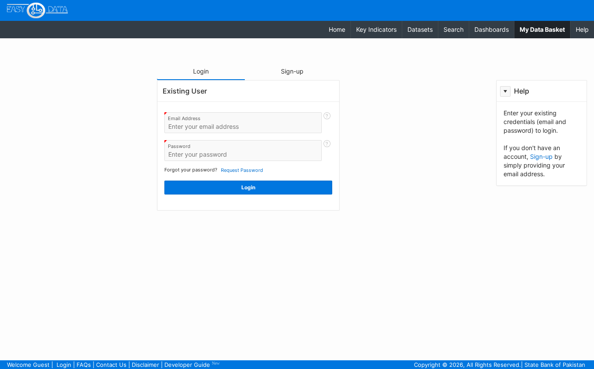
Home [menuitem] (337, 29)
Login (64, 364)
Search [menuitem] (454, 29)
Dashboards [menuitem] (491, 29)
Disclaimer (145, 364)
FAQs (84, 364)
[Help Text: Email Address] (327, 122)
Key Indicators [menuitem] (376, 29)
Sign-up (541, 156)
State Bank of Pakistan (554, 364)
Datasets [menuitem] (420, 29)
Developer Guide (192, 364)
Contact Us (111, 364)
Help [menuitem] (582, 29)
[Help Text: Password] (327, 150)
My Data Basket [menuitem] (545, 29)
